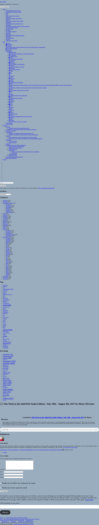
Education (5, 201)
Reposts (11, 110)
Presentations (9, 132)
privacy (4, 322)
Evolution (8, 233)
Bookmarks (16, 63)
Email (2, 474)
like (6, 378)
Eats (10, 74)
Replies (11, 108)
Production (8, 209)
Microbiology (9, 235)
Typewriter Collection (11, 130)
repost (6, 393)
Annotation (8, 239)
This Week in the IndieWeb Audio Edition (53, 449)
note (7, 383)
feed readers (6, 300)
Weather (8, 273)
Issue (7, 255)
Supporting (17, 25)
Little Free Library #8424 (11, 40)
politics (4, 321)
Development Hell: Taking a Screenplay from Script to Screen (23, 137)
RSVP (7, 271)
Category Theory (13, 142)
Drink (7, 243)
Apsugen (8, 39)
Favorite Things (9, 29)
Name (2, 471)
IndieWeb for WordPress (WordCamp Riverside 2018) (21, 133)
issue (5, 374)
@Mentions (14, 23)
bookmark (9, 361)
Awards (7, 204)
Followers (14, 20)
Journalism (5, 217)
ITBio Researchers (13, 149)
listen (7, 381)
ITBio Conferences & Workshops (16, 146)
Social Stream (9, 123)
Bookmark (8, 241)
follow (6, 372)
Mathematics (9, 140)
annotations (5, 285)
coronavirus (5, 290)
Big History (8, 230)
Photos (11, 100)
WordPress (5, 279)
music (4, 314)
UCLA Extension (13, 141)
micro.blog (5, 310)
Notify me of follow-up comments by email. (19, 483)
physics (4, 319)
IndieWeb (8, 127)
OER (4, 316)
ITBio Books (12, 150)
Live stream (8, 262)
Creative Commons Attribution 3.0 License (23, 524)
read (8, 389)
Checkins (16, 66)
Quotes (11, 102)
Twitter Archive (9, 124)
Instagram (8, 254)
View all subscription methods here (46, 188)
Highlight (8, 252)
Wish (7, 275)
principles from (20, 520)
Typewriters (5, 277)
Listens (18, 95)
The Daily (6, 331)
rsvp (6, 395)
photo (7, 385)
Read (7, 267)
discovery (5, 293)
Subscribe (8, 43)
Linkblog (25, 46)
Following (14, 18)
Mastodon (5, 309)
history (5, 301)
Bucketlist (8, 30)
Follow (7, 251)
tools (4, 334)
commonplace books (8, 289)
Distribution (8, 207)
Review (4, 228)
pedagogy (5, 318)
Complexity (8, 232)
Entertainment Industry (8, 203)
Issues (40, 84)
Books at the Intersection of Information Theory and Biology (25, 151)
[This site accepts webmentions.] (12, 521)
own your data (5, 317)
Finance (7, 208)
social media (7, 330)
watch (8, 398)
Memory (5, 222)
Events (7, 247)
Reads (11, 105)
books (4, 287)
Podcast (4, 226)
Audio (1, 449)
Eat (6, 245)
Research (5, 125)
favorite (5, 371)
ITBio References (13, 154)
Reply (7, 268)
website (5, 452)
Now (12, 15)
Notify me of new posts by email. (14, 488)
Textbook (8, 144)
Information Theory (10, 234)
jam (5, 377)
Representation (9, 212)
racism (4, 325)
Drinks (11, 71)
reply (7, 392)
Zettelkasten (5, 348)
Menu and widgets (4, 6)
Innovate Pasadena (6, 306)
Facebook (5, 298)
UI (3, 337)
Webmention (7, 343)
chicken (5, 365)
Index (7, 13)
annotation (8, 356)
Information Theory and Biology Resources (16, 145)
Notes (15, 97)
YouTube (5, 346)
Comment (2, 469)
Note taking (5, 225)
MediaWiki (10, 37)
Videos (20, 116)
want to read (6, 339)
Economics (5, 200)
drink (6, 366)
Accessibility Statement (11, 31)
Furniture (5, 215)
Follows (16, 82)
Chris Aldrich (3, 1)
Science (4, 229)
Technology (5, 276)
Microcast (9, 49)
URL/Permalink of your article (10, 503)
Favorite (8, 250)
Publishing (8, 211)
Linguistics (5, 218)
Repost (7, 269)
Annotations (13, 55)
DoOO (4, 295)
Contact (4, 159)
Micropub (5, 313)
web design (5, 340)
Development (9, 205)
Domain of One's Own (7, 294)
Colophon (8, 33)
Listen (7, 260)
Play (7, 264)
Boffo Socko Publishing (11, 158)
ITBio (4, 308)
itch (4, 375)
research (4, 326)
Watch (7, 272)
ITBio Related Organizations (15, 147)
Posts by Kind (9, 51)
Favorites (11, 79)
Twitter (5, 336)
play (4, 386)
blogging (5, 286)
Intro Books (14, 153)
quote (5, 387)
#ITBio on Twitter (13, 155)
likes (10, 92)
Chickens (14, 69)
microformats (5, 312)
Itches (28, 87)
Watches (18, 121)
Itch (7, 256)
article (7, 358)
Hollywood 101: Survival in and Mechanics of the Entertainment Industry (25, 138)
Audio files (12, 61)
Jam (7, 258)
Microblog (9, 44)
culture (4, 291)
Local (4, 220)
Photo (7, 263)
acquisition (8, 354)
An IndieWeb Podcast (12, 48)
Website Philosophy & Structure (13, 10)
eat (5, 368)
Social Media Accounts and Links (13, 12)
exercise (5, 369)
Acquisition (8, 238)
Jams (19, 89)
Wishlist (11, 118)
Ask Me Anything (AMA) (12, 27)
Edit (7, 246)
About (4, 9)
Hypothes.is (6, 303)
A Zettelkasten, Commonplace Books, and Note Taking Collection (21, 129)
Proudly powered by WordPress (7, 520)
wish (4, 400)
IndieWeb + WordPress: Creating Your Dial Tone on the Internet (23, 134)
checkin (9, 363)
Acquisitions (21, 53)
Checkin (8, 242)
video (4, 396)
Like (7, 259)
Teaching (8, 136)
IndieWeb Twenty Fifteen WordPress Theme (19, 128)
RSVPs (13, 113)
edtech (4, 297)
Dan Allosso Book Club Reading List (14, 157)
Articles (16, 58)
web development (7, 341)
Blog (4, 42)
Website (2, 477)
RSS (4, 327)
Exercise (11, 76)
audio (5, 359)
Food (4, 213)
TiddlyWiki (15, 35)
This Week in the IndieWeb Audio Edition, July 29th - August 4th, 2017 (58, 417)
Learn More (89, 500)
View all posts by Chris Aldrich (70, 447)
